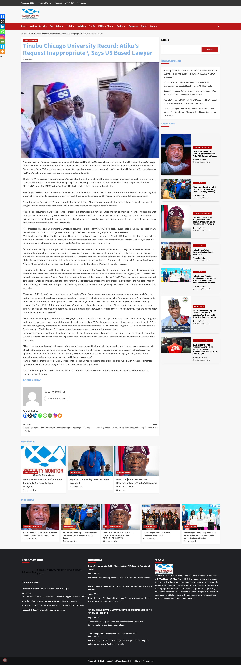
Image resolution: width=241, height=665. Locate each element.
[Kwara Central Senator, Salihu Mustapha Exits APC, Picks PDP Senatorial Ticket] (40, 517)
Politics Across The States (202, 147)
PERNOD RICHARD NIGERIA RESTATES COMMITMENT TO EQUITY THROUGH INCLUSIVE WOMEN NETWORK (190, 73)
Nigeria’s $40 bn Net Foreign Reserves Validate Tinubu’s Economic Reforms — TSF (136, 483)
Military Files (104, 26)
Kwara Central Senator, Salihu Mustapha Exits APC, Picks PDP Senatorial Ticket (40, 534)
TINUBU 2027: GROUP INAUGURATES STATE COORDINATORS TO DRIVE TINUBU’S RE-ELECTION (118, 535)
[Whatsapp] (40, 415)
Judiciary (81, 26)
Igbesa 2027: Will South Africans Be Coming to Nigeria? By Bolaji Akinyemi (42, 483)
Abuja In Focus (199, 306)
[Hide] (1, 57)
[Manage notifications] (5, 660)
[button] (218, 26)
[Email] (50, 415)
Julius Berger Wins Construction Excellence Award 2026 (156, 534)
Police (120, 26)
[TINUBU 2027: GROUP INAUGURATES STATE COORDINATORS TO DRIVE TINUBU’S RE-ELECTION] (120, 517)
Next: (127, 426)
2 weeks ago (75, 487)
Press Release (56, 26)
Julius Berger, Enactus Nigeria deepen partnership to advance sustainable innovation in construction (200, 535)
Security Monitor (45, 3)
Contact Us (81, 3)
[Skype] (2, 46)
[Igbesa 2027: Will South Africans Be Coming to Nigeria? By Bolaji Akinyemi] (43, 461)
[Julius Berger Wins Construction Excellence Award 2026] (161, 517)
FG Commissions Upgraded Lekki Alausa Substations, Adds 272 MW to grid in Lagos (80, 535)
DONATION (69, 3)
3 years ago (28, 59)
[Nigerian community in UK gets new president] (90, 461)
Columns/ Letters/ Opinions (203, 341)
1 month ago (122, 490)
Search (165, 40)
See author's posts (57, 398)
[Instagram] (55, 415)
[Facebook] (25, 415)
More (152, 26)
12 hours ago (29, 539)
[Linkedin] (35, 415)
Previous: (56, 427)
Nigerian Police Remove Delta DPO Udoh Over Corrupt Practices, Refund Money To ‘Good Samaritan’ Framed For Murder (190, 111)
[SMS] (45, 415)
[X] (30, 415)
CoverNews (135, 661)
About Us (58, 3)
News (23, 26)
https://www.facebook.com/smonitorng (48, 610)
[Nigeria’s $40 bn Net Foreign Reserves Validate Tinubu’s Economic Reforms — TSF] (136, 461)
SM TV (92, 26)
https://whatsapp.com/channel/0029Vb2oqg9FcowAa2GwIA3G (58, 596)
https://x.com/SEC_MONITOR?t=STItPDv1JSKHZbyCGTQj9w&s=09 (54, 605)
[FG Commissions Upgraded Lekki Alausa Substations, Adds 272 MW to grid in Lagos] (80, 517)
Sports (144, 26)
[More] (59, 415)
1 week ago (28, 490)
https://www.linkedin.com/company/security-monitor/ (53, 601)
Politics (70, 26)
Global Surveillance (30, 40)
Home (23, 33)
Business (133, 26)
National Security (38, 26)
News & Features (199, 183)
